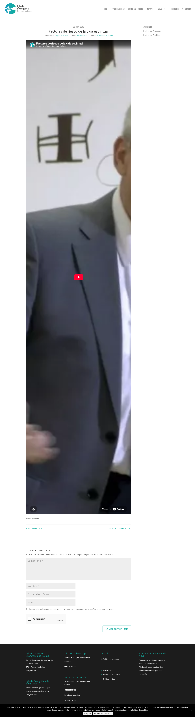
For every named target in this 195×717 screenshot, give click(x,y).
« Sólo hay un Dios (34, 528)
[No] (191, 710)
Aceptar (87, 713)
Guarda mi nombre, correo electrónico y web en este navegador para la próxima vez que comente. (71, 609)
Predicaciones (118, 9)
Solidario (175, 9)
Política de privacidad (103, 713)
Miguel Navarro (61, 35)
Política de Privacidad (152, 31)
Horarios (150, 9)
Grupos (161, 9)
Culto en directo (135, 9)
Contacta (186, 9)
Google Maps (31, 670)
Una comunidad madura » (120, 528)
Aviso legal (147, 27)
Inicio (106, 9)
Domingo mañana (105, 35)
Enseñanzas (82, 35)
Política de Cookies (151, 35)
